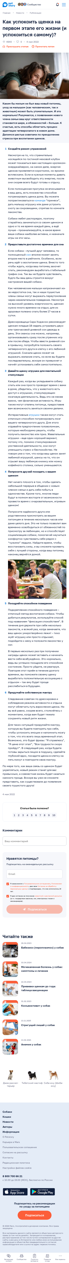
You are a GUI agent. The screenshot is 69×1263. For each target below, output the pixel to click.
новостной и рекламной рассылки (48, 896)
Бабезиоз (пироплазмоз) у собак (42, 947)
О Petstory (8, 1136)
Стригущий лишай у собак (38, 1025)
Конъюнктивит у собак (35, 1005)
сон (28, 254)
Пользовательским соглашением (37, 884)
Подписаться (34, 1215)
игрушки (34, 414)
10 (53, 815)
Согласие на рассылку (15, 1152)
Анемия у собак (31, 1044)
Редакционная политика (16, 1162)
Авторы (7, 1126)
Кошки (7, 1116)
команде (39, 200)
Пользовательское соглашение (20, 1147)
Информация (11, 1131)
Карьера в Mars (11, 1142)
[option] (34, 950)
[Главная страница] (9, 6)
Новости (8, 1121)
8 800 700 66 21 (12, 1176)
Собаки (7, 1111)
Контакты (8, 1157)
